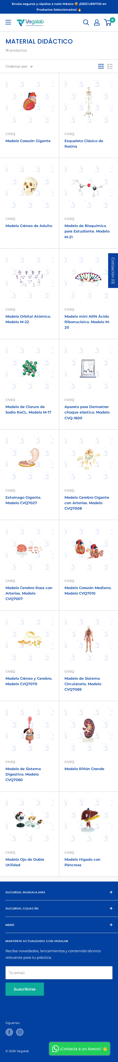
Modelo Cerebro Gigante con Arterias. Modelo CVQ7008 (86, 502)
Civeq (10, 134)
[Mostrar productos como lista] (110, 66)
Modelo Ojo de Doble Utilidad (24, 862)
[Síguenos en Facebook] (9, 1032)
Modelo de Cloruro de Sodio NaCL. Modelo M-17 (28, 409)
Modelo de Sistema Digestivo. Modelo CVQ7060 (23, 774)
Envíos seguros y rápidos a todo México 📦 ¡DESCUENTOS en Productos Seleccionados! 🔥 (59, 7)
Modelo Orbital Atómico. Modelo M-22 (28, 319)
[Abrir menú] (8, 22)
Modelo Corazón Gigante (27, 141)
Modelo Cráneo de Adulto (28, 225)
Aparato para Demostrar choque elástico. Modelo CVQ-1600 (86, 412)
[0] (108, 22)
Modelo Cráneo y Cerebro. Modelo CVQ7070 (28, 681)
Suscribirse (25, 989)
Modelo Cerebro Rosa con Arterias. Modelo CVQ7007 (28, 593)
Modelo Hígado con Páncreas (82, 862)
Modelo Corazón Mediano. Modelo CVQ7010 (87, 590)
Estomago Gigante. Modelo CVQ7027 (23, 500)
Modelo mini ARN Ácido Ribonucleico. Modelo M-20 (87, 321)
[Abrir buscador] (86, 22)
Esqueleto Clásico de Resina (83, 143)
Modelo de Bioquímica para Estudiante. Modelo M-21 (86, 231)
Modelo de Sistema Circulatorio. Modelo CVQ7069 (82, 683)
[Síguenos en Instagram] (20, 1032)
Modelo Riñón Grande (84, 769)
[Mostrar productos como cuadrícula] (101, 66)
